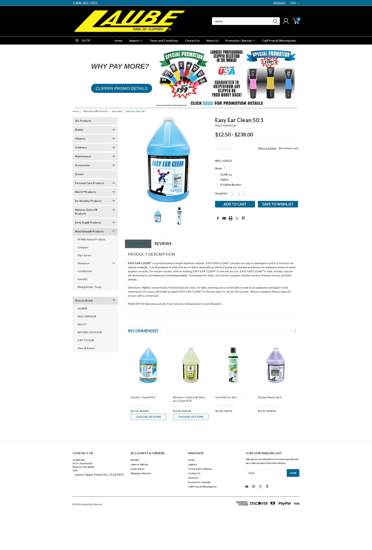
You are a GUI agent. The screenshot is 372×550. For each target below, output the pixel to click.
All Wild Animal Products (91, 239)
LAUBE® (82, 308)
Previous (129, 159)
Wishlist (279, 3)
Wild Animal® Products (95, 111)
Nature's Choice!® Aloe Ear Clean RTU (189, 399)
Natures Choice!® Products (86, 211)
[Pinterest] (243, 218)
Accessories (82, 165)
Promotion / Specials (239, 40)
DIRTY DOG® (86, 340)
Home (118, 40)
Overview (138, 243)
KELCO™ (82, 324)
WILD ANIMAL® (87, 316)
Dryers (79, 174)
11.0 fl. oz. (226, 174)
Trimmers (81, 147)
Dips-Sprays (84, 255)
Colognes (83, 247)
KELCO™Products (85, 192)
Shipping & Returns (140, 473)
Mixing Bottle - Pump (89, 287)
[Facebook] (218, 218)
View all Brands (86, 348)
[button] (121, 88)
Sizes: (220, 168)
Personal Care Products (89, 183)
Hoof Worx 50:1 (226, 397)
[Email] (224, 218)
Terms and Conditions (164, 40)
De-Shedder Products (88, 200)
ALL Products (83, 120)
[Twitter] (237, 218)
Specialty (117, 111)
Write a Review (267, 148)
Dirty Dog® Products (88, 222)
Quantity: (221, 193)
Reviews (162, 243)
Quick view (148, 365)
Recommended (143, 330)
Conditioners (85, 271)
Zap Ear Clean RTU (143, 397)
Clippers (80, 138)
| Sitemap (97, 504)
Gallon (224, 179)
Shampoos (84, 263)
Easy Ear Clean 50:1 (136, 111)
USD (293, 3)
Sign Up (144, 464)
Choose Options (148, 416)
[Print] (230, 218)
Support (134, 40)
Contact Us (192, 40)
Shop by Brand (84, 300)
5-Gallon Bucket (230, 184)
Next (207, 159)
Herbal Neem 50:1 (270, 397)
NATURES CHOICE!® (90, 332)
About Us (213, 40)
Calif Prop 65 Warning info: (279, 40)
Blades (79, 129)
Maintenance (83, 156)
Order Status (137, 468)
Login (133, 464)
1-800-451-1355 (85, 3)
